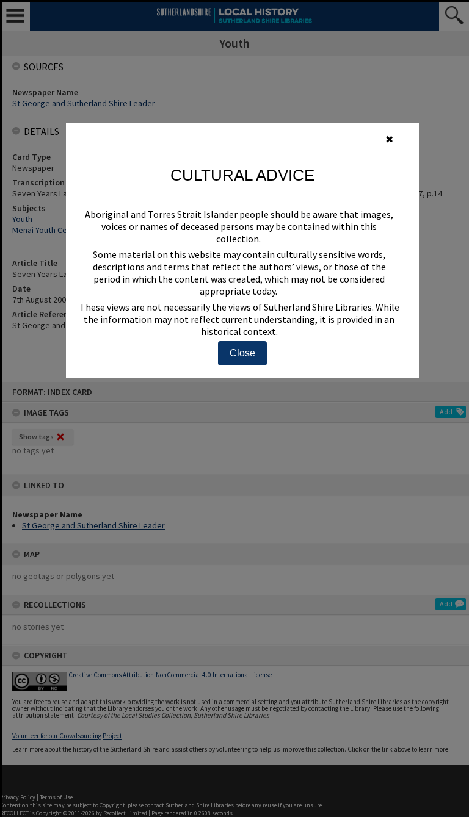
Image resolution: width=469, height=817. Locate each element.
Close (242, 353)
